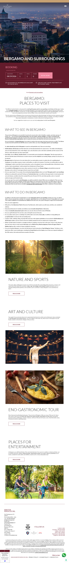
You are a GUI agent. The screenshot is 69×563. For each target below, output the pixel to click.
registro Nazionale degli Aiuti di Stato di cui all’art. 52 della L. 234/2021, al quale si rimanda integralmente (43, 545)
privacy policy (33, 557)
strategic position (13, 110)
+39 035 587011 (10, 518)
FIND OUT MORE (16, 293)
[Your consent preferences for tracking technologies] (66, 560)
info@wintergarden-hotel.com (9, 520)
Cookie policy (44, 557)
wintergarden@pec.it (9, 522)
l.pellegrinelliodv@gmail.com (41, 552)
